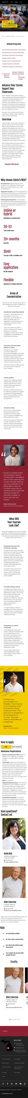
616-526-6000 (19, 1043)
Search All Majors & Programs (7, 75)
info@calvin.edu (20, 1047)
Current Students (6, 1059)
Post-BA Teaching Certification (11, 63)
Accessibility (19, 1089)
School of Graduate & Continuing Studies (21, 75)
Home (3, 36)
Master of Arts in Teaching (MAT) (11, 61)
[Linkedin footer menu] (12, 1084)
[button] (20, 7)
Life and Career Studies (8, 58)
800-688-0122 (20, 1045)
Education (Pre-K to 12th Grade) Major (13, 52)
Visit (12, 2)
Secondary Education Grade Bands (12, 66)
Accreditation (17, 1059)
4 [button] (15, 1019)
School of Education (15, 72)
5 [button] (17, 1019)
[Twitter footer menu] (16, 1084)
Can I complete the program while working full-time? (15, 954)
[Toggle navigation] (24, 7)
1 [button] (10, 1019)
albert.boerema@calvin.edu (14, 910)
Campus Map (17, 1072)
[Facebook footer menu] (7, 1084)
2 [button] (11, 1019)
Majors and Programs (10, 36)
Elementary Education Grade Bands (12, 55)
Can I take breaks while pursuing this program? (14, 946)
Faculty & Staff (5, 1063)
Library (3, 1076)
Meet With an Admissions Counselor (9, 25)
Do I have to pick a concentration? (14, 939)
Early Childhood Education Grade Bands (13, 49)
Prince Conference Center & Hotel (18, 1067)
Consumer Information (19, 1063)
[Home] (7, 5)
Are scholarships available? (13, 933)
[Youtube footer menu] (20, 1084)
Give (21, 2)
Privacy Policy (13, 1089)
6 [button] (19, 1019)
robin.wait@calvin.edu (12, 862)
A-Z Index (4, 1072)
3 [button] (13, 1019)
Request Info (5, 2)
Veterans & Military (6, 1067)
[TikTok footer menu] (25, 1084)
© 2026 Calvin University (5, 1089)
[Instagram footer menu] (3, 1084)
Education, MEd (9, 164)
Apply (16, 2)
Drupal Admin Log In (7, 1093)
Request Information (16, 747)
